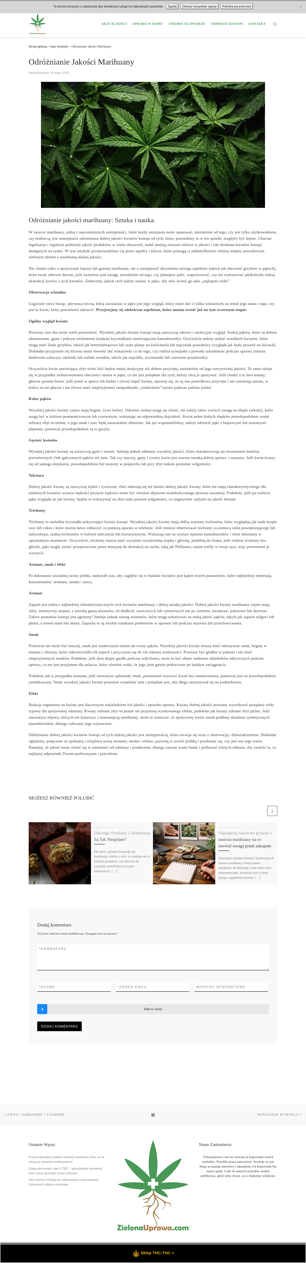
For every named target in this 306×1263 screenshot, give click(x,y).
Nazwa (47, 987)
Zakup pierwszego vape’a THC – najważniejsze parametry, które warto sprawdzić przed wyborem (66, 1171)
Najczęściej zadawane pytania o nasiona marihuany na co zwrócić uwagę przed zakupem (245, 839)
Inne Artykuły (59, 46)
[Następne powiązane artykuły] (272, 811)
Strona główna (38, 46)
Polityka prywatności (236, 6)
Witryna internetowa (221, 987)
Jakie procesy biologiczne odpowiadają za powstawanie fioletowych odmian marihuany (63, 1182)
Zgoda (172, 6)
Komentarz (52, 949)
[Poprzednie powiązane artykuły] (261, 811)
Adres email (133, 987)
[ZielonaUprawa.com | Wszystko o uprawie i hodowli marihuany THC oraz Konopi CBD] (38, 23)
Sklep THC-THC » (157, 1253)
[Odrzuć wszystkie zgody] (300, 6)
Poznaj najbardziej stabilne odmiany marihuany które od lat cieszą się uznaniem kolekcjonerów (66, 1159)
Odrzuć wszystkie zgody (199, 6)
